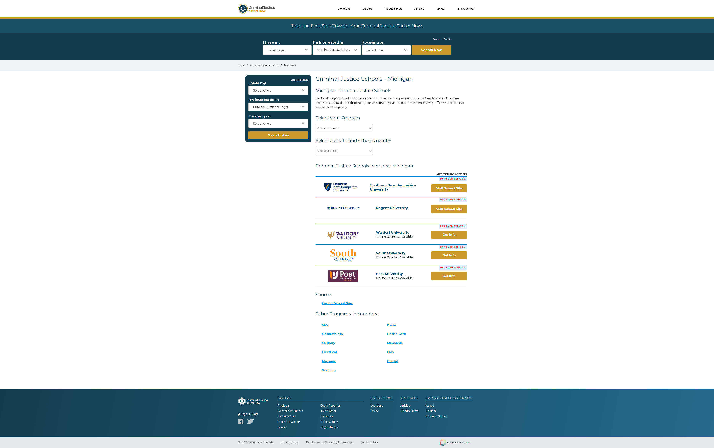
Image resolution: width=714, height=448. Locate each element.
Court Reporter (330, 405)
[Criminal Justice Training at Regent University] (343, 208)
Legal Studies (329, 427)
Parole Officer (286, 416)
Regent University (392, 208)
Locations (344, 8)
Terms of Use (369, 442)
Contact (431, 411)
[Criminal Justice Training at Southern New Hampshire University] (341, 187)
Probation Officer (288, 421)
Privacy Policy (290, 442)
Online (440, 8)
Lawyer (282, 427)
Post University (389, 274)
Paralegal (283, 405)
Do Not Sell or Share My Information (329, 442)
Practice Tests (393, 8)
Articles (419, 8)
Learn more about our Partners (452, 173)
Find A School (465, 8)
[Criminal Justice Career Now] (256, 9)
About (430, 405)
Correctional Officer (290, 411)
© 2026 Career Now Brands (255, 442)
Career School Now (337, 303)
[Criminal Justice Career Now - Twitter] (250, 421)
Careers (367, 8)
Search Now (431, 50)
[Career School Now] (458, 442)
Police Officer (329, 421)
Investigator (328, 411)
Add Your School (436, 416)
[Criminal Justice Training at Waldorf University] (343, 235)
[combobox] (287, 50)
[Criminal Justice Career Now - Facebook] (240, 421)
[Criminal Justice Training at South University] (343, 255)
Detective (326, 416)
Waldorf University (392, 233)
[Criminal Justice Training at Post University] (343, 276)
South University (390, 253)
